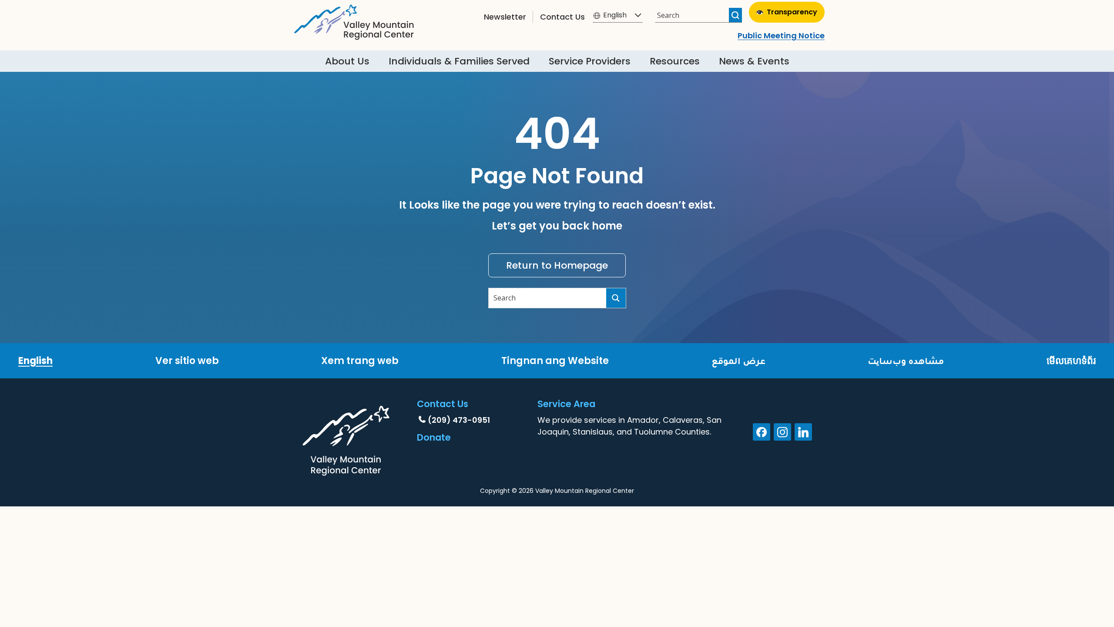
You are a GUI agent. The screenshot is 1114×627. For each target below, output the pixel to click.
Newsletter (505, 16)
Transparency (792, 12)
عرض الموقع (738, 360)
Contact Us (562, 16)
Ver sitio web (187, 360)
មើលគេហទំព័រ (1071, 360)
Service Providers (590, 61)
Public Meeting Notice (781, 35)
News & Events (754, 61)
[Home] (354, 20)
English (35, 360)
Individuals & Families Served (459, 61)
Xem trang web (360, 360)
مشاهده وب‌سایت (906, 360)
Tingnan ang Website (555, 360)
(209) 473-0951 (459, 420)
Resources (675, 61)
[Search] (735, 15)
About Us (347, 61)
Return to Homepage (557, 265)
